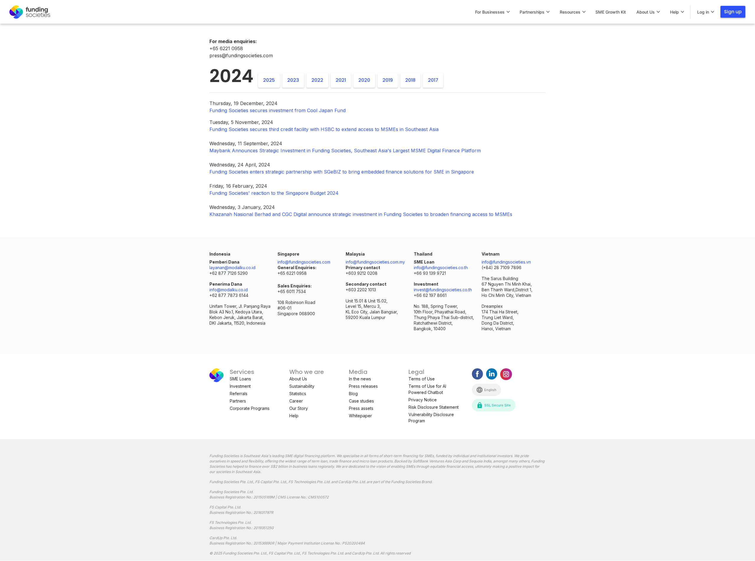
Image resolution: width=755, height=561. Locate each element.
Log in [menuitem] (703, 11)
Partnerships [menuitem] (532, 11)
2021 (341, 80)
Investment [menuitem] (240, 386)
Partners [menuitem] (238, 400)
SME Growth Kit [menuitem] (610, 11)
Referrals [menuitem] (238, 393)
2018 (410, 80)
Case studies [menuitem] (361, 400)
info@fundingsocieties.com (304, 261)
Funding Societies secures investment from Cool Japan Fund (277, 110)
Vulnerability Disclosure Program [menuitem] (431, 417)
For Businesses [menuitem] (490, 11)
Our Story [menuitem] (298, 408)
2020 (364, 80)
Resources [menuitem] (570, 11)
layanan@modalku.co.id (232, 267)
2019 (388, 80)
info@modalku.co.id (228, 289)
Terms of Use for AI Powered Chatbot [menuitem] (427, 389)
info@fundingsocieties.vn (506, 261)
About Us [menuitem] (645, 11)
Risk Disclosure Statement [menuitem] (433, 407)
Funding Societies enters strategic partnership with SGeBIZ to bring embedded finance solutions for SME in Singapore (341, 172)
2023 (293, 80)
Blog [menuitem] (353, 393)
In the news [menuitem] (360, 378)
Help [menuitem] (674, 11)
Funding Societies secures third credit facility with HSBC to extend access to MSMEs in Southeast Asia (324, 129)
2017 (433, 80)
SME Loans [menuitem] (240, 378)
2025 (269, 80)
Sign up (733, 11)
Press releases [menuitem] (363, 386)
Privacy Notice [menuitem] (422, 399)
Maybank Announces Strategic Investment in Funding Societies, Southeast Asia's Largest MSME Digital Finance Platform (345, 150)
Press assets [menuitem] (361, 408)
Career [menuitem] (296, 400)
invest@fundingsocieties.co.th (443, 289)
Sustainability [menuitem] (301, 386)
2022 (317, 80)
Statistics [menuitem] (297, 393)
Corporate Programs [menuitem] (250, 408)
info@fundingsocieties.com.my (375, 261)
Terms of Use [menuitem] (421, 378)
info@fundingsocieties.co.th (441, 267)
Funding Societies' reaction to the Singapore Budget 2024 (274, 193)
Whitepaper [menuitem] (360, 415)
